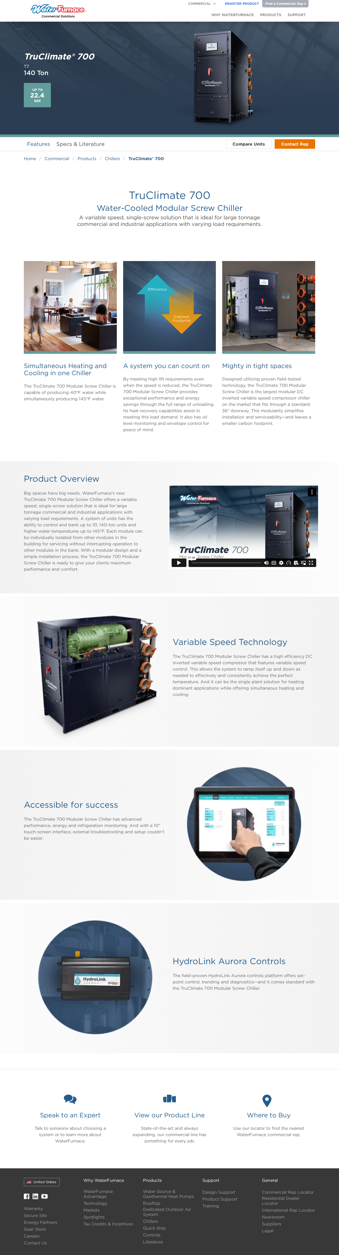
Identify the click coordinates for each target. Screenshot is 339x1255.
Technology (95, 1203)
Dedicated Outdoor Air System (167, 1212)
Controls (151, 1235)
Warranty (33, 1208)
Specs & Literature (80, 144)
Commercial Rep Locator (288, 1192)
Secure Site (35, 1215)
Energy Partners (40, 1222)
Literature (153, 1241)
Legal (267, 1230)
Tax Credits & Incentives (108, 1223)
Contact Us (35, 1242)
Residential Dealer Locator (280, 1201)
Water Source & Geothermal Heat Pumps (168, 1194)
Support (210, 1180)
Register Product (242, 3)
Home (30, 158)
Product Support (219, 1199)
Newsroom (273, 1217)
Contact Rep (295, 144)
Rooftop (151, 1203)
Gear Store (35, 1229)
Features (38, 144)
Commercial (199, 3)
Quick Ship (154, 1228)
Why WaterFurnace (103, 1180)
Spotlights (94, 1217)
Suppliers (271, 1223)
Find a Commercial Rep (284, 3)
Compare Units (249, 144)
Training (210, 1205)
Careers (31, 1236)
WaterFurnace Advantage (98, 1194)
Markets (91, 1210)
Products (87, 158)
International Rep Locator (288, 1210)
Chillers (112, 158)
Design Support (218, 1192)
